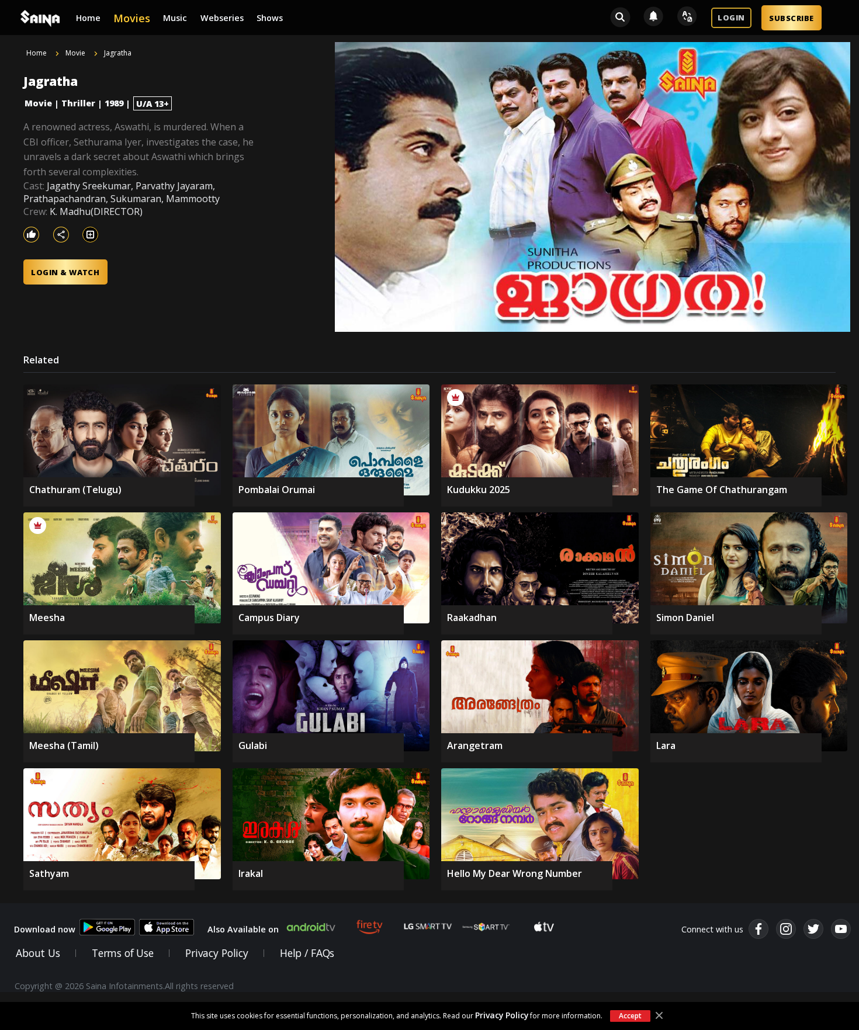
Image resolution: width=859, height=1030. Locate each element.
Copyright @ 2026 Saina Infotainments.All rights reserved (124, 985)
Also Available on (243, 929)
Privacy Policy (501, 1015)
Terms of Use (123, 953)
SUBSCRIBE (791, 18)
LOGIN (731, 17)
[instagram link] (786, 929)
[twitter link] (813, 929)
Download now (44, 929)
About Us (38, 953)
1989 (114, 103)
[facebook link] (758, 929)
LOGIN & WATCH (65, 272)
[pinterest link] (841, 929)
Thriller (78, 103)
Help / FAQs (307, 953)
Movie (38, 103)
